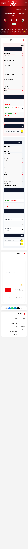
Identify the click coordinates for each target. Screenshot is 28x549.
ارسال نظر (8, 289)
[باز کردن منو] (26, 3)
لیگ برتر (21, 9)
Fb (9, 308)
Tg (15, 308)
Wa (12, 308)
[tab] (20, 40)
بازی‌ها (26, 9)
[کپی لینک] (6, 308)
